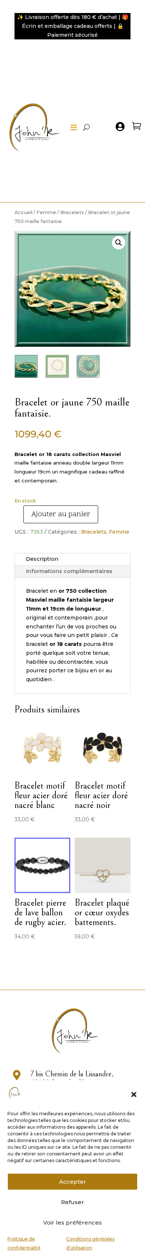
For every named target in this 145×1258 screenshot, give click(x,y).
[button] (134, 1094)
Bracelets (72, 212)
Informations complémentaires (69, 571)
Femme (46, 212)
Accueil (23, 212)
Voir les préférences (72, 1222)
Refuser (72, 1202)
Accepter (72, 1181)
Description (42, 559)
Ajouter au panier (60, 514)
